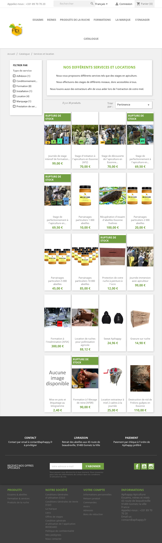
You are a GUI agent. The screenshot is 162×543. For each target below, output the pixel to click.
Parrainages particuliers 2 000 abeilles (140, 220)
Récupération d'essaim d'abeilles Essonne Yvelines (112, 220)
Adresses (88, 510)
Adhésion (23, 76)
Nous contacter (53, 538)
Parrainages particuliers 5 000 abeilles (57, 281)
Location (22, 96)
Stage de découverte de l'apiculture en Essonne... (113, 159)
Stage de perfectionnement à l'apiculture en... (140, 159)
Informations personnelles (97, 494)
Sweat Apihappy (112, 338)
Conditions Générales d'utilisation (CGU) (56, 496)
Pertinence (133, 105)
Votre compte (94, 490)
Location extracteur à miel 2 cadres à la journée (112, 402)
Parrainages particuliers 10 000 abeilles (85, 281)
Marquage (23, 101)
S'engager (142, 20)
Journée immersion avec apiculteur (140, 279)
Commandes (90, 502)
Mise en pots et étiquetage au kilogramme (57, 402)
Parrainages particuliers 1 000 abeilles (85, 220)
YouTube (144, 466)
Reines (51, 20)
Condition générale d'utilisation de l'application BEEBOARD (60, 523)
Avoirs (86, 506)
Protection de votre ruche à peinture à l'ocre (112, 281)
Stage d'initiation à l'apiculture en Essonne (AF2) (85, 159)
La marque (123, 20)
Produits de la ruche (75, 20)
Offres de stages (54, 516)
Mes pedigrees (53, 534)
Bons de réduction (93, 514)
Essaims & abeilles (17, 494)
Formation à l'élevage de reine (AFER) (85, 401)
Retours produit (91, 498)
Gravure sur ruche (140, 338)
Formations (102, 20)
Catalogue (91, 39)
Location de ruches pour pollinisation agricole (85, 341)
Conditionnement (26, 81)
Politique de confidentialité (59, 530)
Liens (48, 512)
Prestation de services (26, 106)
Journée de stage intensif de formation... (57, 157)
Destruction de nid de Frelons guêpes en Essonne (140, 402)
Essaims (38, 20)
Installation (24, 91)
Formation (23, 86)
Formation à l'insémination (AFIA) (57, 340)
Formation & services (18, 498)
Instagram (151, 466)
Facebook (137, 466)
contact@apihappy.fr (133, 519)
